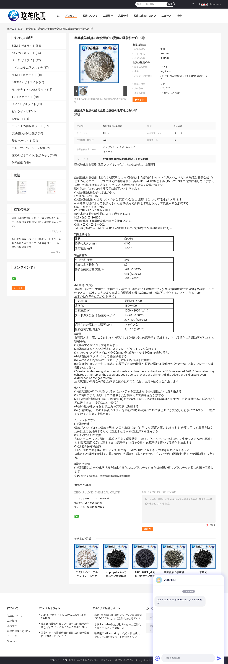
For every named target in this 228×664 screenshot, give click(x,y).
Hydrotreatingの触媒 (108, 476)
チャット (196, 4)
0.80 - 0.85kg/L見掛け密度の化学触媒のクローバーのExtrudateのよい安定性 (145, 574)
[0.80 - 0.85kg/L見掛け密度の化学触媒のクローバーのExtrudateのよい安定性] (144, 556)
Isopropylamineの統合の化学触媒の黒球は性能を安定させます (115, 574)
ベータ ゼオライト (23, 60)
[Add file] (157, 658)
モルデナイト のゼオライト (29, 89)
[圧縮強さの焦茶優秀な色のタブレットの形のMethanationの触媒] (173, 556)
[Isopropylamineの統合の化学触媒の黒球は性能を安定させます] (115, 556)
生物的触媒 (124, 476)
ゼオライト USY (22, 111)
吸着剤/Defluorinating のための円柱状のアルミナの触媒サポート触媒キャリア (117, 635)
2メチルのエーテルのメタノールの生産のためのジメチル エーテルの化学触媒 (87, 574)
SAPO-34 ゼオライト (25, 82)
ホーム (11, 28)
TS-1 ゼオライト (22, 97)
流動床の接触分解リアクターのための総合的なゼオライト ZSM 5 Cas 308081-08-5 (65, 625)
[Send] (219, 658)
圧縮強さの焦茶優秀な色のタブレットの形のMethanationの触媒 (174, 574)
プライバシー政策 (58, 660)
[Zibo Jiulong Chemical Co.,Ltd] (26, 15)
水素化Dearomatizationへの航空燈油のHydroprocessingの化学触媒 (203, 574)
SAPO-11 (17, 118)
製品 (20, 28)
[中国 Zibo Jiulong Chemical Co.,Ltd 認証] (22, 187)
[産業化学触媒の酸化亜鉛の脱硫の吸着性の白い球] (99, 64)
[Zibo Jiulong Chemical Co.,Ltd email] (16, 278)
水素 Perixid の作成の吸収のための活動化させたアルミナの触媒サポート (117, 626)
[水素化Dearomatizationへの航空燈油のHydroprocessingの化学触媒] (203, 556)
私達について (90, 15)
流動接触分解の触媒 (24, 133)
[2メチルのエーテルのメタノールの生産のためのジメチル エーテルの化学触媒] (86, 556)
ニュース (166, 15)
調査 (170, 4)
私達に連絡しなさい (145, 15)
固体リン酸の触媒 (89, 476)
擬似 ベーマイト (22, 140)
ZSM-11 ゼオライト (24, 75)
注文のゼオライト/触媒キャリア (32, 155)
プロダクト (71, 15)
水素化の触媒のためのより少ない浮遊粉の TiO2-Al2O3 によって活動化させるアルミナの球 (118, 617)
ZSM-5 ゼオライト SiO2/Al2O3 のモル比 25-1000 (63, 616)
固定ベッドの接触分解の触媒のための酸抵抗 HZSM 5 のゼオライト (65, 634)
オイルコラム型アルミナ (27, 67)
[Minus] (219, 580)
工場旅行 (108, 15)
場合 (179, 15)
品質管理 (123, 15)
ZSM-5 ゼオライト (23, 45)
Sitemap (12, 641)
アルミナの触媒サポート (27, 126)
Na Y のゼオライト (23, 53)
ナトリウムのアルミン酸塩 (29, 148)
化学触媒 (31, 28)
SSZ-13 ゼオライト (24, 104)
